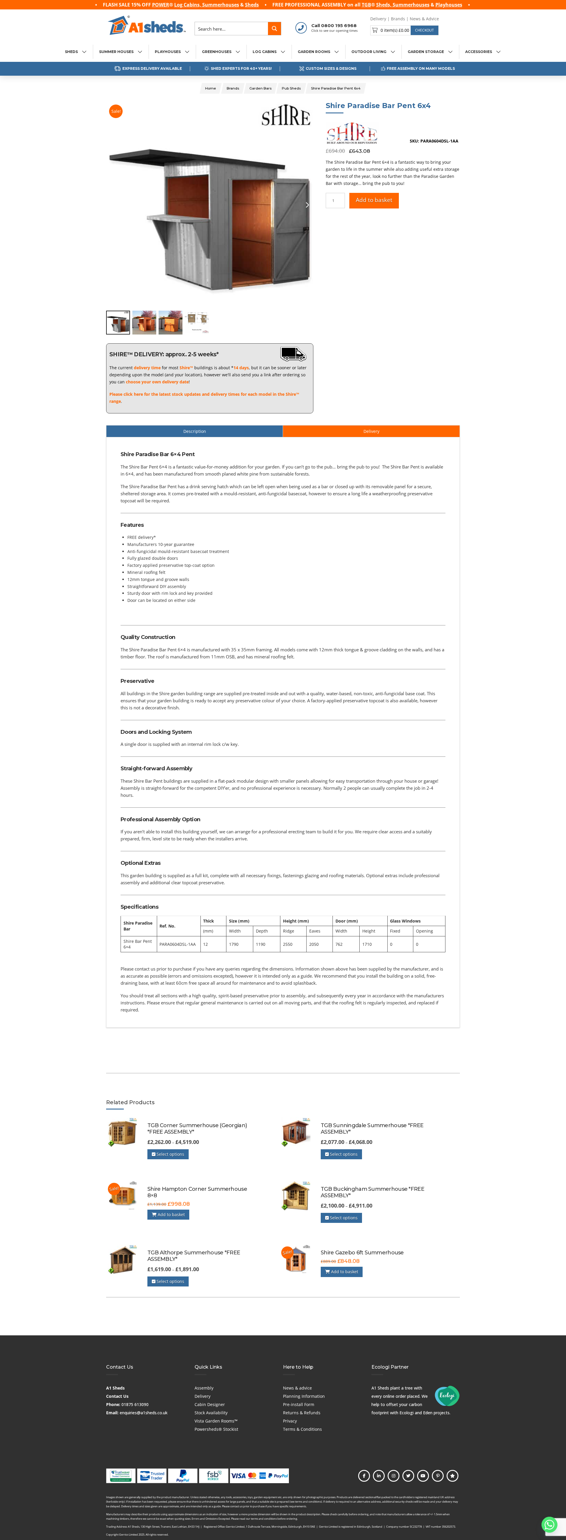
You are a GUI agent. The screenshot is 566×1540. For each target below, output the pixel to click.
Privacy (290, 1421)
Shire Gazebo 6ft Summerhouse (362, 1252)
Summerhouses (220, 4)
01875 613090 (135, 1404)
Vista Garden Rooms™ (216, 1421)
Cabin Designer (210, 1404)
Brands (398, 18)
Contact (451, 18)
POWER (160, 4)
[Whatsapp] (549, 1525)
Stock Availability (211, 1412)
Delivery (378, 18)
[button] (404, 30)
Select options (169, 1154)
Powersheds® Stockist (216, 1429)
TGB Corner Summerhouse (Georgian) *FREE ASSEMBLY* (197, 1128)
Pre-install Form (298, 1404)
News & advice (297, 1388)
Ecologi (406, 1412)
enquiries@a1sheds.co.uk (143, 1412)
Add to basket (374, 200)
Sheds (252, 4)
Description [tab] (194, 431)
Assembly (204, 1388)
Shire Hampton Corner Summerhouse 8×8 (197, 1192)
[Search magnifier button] (274, 28)
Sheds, (384, 4)
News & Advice (424, 18)
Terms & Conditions (302, 1429)
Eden (427, 1412)
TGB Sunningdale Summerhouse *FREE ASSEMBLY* (372, 1128)
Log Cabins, (188, 4)
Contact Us (117, 1396)
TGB (366, 4)
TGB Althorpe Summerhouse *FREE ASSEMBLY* (193, 1255)
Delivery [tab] (371, 431)
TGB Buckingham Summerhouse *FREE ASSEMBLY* (372, 1192)
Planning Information (304, 1396)
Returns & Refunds (301, 1412)
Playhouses (448, 4)
